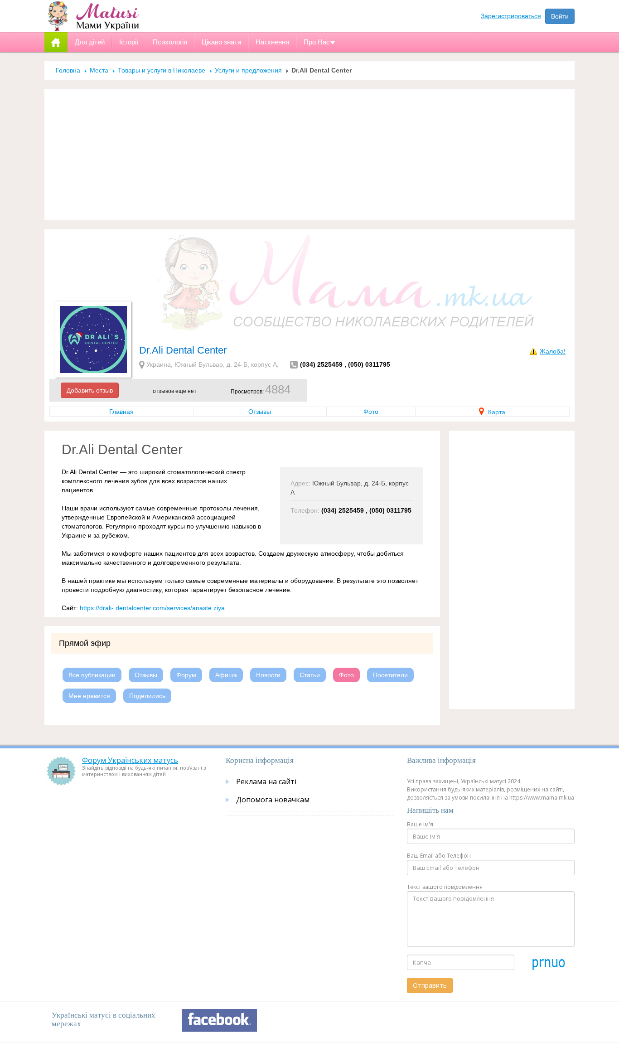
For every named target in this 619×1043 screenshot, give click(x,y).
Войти (560, 16)
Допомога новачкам (273, 800)
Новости (268, 675)
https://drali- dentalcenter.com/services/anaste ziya (152, 607)
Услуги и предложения (248, 70)
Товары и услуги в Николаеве (161, 70)
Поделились (147, 695)
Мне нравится (89, 695)
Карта (495, 412)
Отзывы (259, 411)
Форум (186, 675)
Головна (68, 70)
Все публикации (92, 675)
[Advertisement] (309, 154)
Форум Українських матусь (130, 760)
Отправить (430, 985)
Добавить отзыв (90, 390)
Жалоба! (553, 351)
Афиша (226, 675)
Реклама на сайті (266, 781)
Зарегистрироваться (511, 15)
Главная (121, 411)
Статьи (310, 675)
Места (99, 70)
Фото (370, 411)
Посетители (390, 675)
